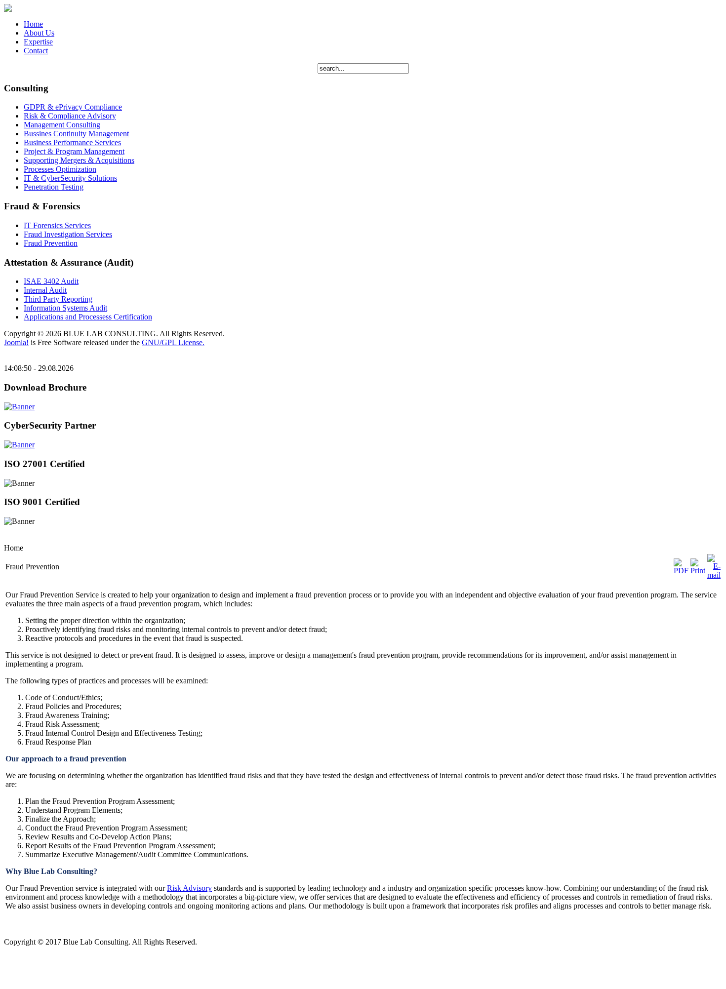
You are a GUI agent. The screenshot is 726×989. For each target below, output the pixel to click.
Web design (22, 970)
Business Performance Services (72, 142)
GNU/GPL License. (173, 342)
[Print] (697, 570)
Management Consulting (62, 124)
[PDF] (681, 570)
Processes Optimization (60, 169)
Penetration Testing (53, 187)
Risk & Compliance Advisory (70, 116)
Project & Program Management (74, 151)
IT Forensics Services (57, 225)
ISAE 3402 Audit (51, 281)
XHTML (36, 953)
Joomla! (16, 342)
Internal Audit (45, 290)
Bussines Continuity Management (76, 133)
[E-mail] (714, 575)
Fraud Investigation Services (68, 234)
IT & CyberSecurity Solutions (70, 178)
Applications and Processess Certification (88, 317)
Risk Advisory (189, 888)
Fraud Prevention (51, 243)
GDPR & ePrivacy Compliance (73, 107)
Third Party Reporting (58, 299)
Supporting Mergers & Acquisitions (79, 160)
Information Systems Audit (65, 308)
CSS (73, 953)
